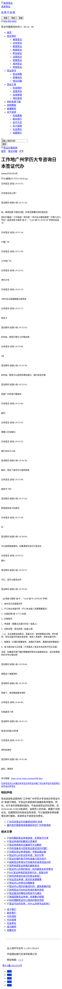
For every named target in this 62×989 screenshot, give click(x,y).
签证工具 (11, 84)
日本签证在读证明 (50, 783)
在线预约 (17, 88)
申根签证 (17, 67)
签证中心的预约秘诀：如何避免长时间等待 (31, 869)
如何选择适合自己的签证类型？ (25, 876)
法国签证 (17, 57)
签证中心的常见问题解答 (22, 883)
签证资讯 (11, 70)
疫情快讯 (17, 77)
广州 (39, 783)
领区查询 (17, 98)
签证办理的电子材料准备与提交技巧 (27, 859)
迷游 (9, 985)
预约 (9, 975)
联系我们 (17, 119)
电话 (9, 978)
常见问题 (17, 81)
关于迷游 (11, 112)
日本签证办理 (31, 783)
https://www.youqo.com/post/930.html (27, 778)
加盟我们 (17, 133)
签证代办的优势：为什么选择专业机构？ (30, 903)
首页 (9, 32)
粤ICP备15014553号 (12, 965)
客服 (19, 18)
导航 (12, 18)
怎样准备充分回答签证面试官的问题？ (28, 848)
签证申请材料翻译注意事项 (23, 841)
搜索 (4, 18)
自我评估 (17, 91)
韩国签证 (17, 50)
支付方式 (17, 122)
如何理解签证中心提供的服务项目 (26, 900)
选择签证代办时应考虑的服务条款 (26, 890)
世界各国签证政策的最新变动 (24, 865)
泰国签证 (17, 46)
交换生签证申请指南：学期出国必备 (27, 852)
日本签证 (17, 43)
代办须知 (11, 916)
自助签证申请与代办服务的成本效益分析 (30, 862)
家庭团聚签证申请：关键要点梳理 (26, 897)
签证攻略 (17, 74)
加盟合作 (11, 930)
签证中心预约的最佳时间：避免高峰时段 (30, 886)
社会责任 (17, 129)
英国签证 (17, 60)
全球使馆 (17, 95)
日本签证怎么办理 (9, 783)
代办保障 (11, 920)
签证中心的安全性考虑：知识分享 (26, 855)
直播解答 (11, 108)
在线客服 (17, 115)
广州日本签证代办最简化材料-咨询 (24, 822)
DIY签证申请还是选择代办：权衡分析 (28, 872)
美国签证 (17, 39)
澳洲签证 (17, 63)
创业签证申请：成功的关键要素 (25, 879)
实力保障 (17, 126)
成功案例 (11, 926)
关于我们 (11, 909)
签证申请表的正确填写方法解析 (25, 845)
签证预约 (11, 36)
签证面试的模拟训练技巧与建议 (25, 893)
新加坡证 (17, 53)
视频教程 (11, 105)
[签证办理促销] (9, 148)
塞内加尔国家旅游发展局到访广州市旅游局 (29, 825)
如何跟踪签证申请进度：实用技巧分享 (28, 838)
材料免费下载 (14, 102)
